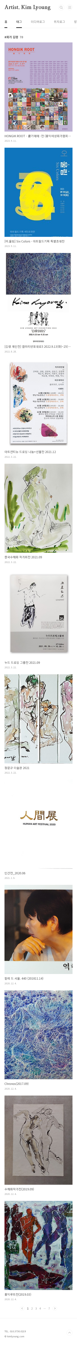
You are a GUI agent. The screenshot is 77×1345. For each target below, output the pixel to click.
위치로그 (59, 21)
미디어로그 (38, 21)
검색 (61, 7)
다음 (55, 1308)
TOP (70, 1333)
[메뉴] (70, 7)
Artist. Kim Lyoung (27, 7)
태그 (19, 21)
